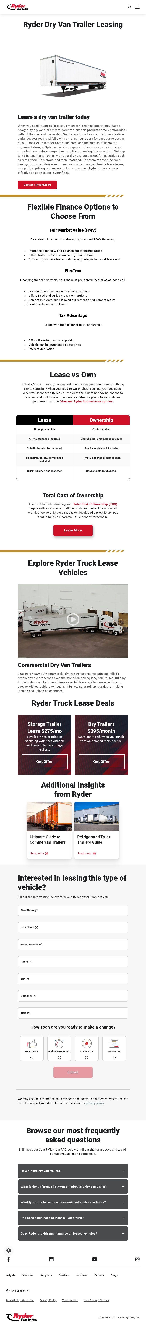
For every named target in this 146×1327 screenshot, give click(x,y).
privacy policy (95, 1103)
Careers (99, 1275)
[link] (51, 1259)
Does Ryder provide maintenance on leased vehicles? (59, 1233)
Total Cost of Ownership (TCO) (95, 504)
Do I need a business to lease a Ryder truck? (52, 1218)
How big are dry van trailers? (41, 1171)
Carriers (64, 1275)
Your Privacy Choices (96, 1300)
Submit (73, 1072)
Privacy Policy (48, 1300)
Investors (27, 1275)
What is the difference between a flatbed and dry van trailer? (64, 1186)
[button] (137, 7)
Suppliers (46, 1275)
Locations (81, 1275)
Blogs (114, 1275)
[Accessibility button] (8, 1250)
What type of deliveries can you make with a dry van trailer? (63, 1202)
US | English (18, 1290)
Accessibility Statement (20, 1300)
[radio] (32, 1048)
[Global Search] (129, 7)
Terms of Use (70, 1300)
